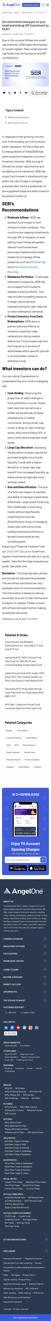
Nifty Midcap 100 (12, 1094)
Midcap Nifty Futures (14, 1110)
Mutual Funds (29, 752)
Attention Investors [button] (14, 1239)
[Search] (43, 4)
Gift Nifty (36, 1098)
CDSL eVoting (9, 1293)
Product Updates (32, 759)
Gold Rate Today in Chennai (17, 1147)
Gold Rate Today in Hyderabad (18, 1151)
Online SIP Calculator (19, 551)
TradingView (10, 1071)
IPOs (17, 745)
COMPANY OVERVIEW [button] (13, 939)
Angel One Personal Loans (14, 1284)
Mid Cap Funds (23, 1222)
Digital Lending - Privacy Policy (16, 1279)
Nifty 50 (8, 1088)
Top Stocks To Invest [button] (14, 1000)
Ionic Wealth (25, 1045)
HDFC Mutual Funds (33, 1200)
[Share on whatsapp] (9, 93)
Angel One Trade (26, 1054)
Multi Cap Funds (12, 1226)
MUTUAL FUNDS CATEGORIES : (17, 1213)
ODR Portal (38, 1293)
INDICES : (7, 1085)
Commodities (22, 730)
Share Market (23, 767)
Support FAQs (29, 1012)
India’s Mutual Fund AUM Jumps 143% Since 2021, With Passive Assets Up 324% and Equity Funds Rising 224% (25, 677)
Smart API (9, 1060)
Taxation (37, 767)
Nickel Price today (31, 1185)
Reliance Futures (34, 1110)
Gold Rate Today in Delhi (15, 1144)
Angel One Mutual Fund (15, 1197)
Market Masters (29, 745)
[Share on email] (26, 93)
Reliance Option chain (14, 1132)
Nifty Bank (20, 1088)
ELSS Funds (10, 1216)
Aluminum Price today (36, 1182)
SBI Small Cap (38, 262)
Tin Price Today (33, 1188)
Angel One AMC (11, 1045)
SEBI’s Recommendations (18, 117)
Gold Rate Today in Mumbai (17, 1141)
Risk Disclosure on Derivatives (16, 1297)
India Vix (25, 1098)
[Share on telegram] (4, 93)
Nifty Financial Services (15, 1091)
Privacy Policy (29, 1275)
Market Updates (13, 752)
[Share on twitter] (15, 93)
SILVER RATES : (10, 1160)
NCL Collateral (32, 1288)
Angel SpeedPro (11, 1057)
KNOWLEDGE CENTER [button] (13, 961)
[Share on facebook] (20, 93)
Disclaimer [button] (9, 1251)
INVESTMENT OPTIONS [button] (14, 946)
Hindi (8, 745)
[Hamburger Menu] (47, 4)
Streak (30, 1068)
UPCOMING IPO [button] (10, 992)
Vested (38, 1068)
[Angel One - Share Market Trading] (11, 5)
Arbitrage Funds (30, 1219)
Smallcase (19, 1068)
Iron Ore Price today (14, 1188)
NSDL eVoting (24, 1293)
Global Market (31, 738)
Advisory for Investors (13, 1288)
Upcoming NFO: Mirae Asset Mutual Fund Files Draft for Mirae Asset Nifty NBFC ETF (24, 692)
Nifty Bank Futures (28, 1107)
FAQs (5, 1275)
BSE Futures (10, 1113)
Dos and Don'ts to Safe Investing (17, 1263)
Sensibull (8, 1068)
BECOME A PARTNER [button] (12, 977)
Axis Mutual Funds (13, 1200)
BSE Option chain (36, 1132)
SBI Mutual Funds (36, 1197)
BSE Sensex (28, 1094)
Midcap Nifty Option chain (16, 1129)
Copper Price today (13, 1182)
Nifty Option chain (13, 1122)
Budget (9, 730)
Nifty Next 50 (35, 1091)
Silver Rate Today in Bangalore (18, 1166)
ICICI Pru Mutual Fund (14, 1204)
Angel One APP (11, 1054)
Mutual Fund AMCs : (13, 1194)
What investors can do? (18, 123)
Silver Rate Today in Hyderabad (18, 1163)
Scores (38, 1263)
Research (10, 767)
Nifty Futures (11, 1107)
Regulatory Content (33, 1258)
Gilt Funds (9, 1222)
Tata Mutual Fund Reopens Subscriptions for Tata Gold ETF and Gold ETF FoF (24, 645)
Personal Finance (13, 759)
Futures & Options (13, 738)
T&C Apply (15, 1275)
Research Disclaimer (12, 1258)
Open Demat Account (31, 5)
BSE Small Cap (11, 1098)
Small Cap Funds (12, 1219)
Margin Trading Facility (30, 1057)
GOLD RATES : (9, 1138)
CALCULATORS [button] (10, 953)
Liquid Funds (24, 1216)
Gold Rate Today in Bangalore (18, 1154)
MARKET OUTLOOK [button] (12, 984)
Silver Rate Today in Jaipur (17, 1173)
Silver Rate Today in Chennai (17, 1169)
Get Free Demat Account (26, 1317)
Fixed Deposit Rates (24, 1060)
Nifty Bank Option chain (15, 1125)
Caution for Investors (12, 1302)
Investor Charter (36, 1284)
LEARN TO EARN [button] (10, 969)
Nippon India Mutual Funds (17, 1207)
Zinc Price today (12, 1185)
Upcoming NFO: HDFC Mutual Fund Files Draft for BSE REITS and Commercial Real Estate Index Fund (23, 661)
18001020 (12, 1012)
